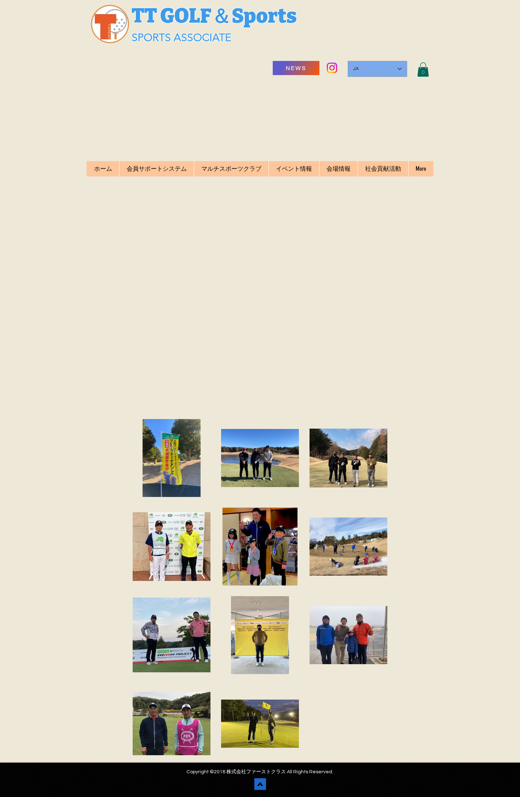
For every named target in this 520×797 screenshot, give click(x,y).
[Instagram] (332, 68)
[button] (423, 69)
